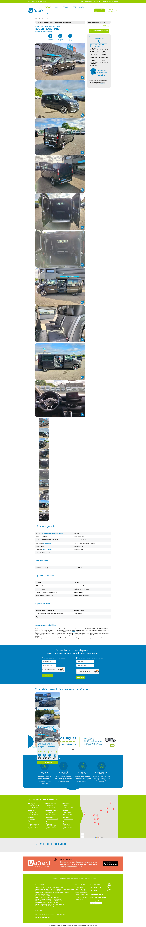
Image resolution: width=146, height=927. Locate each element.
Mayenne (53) (67, 812)
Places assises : (78, 546)
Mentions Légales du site (54, 925)
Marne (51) (67, 826)
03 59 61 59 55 (104, 50)
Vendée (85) (50, 812)
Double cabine (79, 899)
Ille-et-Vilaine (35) (51, 826)
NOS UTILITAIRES (95, 884)
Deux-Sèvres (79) (68, 819)
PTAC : (75, 568)
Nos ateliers (57, 6)
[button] (73, 741)
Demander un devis (100, 31)
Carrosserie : (39, 543)
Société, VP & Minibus (81, 897)
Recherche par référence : (96, 901)
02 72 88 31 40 (104, 62)
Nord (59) (32, 819)
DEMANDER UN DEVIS (96, 894)
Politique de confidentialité (67, 925)
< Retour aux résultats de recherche (97, 22)
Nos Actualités (47, 14)
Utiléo (36, 19)
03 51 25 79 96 (94, 62)
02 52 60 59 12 (94, 50)
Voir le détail (48, 762)
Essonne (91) (50, 805)
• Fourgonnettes (79, 887)
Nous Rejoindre (93, 925)
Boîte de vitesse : (78, 543)
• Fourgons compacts (80, 889)
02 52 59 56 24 (104, 53)
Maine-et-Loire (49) (35, 805)
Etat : (75, 533)
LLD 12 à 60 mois (76, 632)
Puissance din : (77, 537)
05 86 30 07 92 (104, 56)
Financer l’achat (74, 6)
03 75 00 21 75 (94, 56)
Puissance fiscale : (78, 540)
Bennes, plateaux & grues (82, 894)
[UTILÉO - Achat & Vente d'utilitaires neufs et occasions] (35, 12)
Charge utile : (39, 568)
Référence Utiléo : (40, 553)
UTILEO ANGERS (47, 549)
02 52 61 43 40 (104, 59)
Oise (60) (66, 805)
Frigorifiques (79, 896)
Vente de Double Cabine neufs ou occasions (54, 22)
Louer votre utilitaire (65, 6)
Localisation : (39, 549)
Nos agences (81, 6)
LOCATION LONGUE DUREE (98, 897)
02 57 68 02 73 (34, 814)
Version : (38, 540)
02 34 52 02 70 (99, 46)
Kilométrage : (77, 549)
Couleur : (38, 546)
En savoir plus (101, 84)
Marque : (38, 533)
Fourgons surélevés (80, 891)
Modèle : (38, 537)
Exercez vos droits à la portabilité (81, 925)
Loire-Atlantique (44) (52, 819)
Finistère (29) (33, 812)
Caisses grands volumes (82, 892)
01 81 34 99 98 (94, 53)
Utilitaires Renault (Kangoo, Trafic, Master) (52, 533)
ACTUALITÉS (93, 891)
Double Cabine (50, 19)
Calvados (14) (33, 826)
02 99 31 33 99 (94, 65)
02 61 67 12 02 (94, 59)
